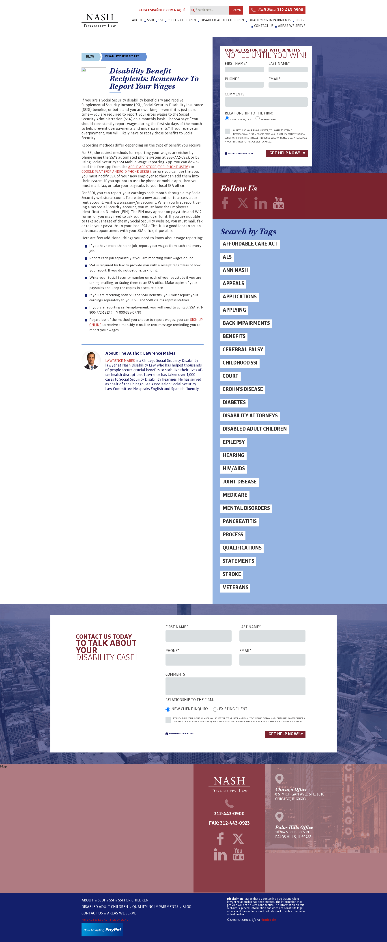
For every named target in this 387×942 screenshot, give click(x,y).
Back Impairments (246, 323)
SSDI (150, 20)
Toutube (278, 203)
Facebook (225, 203)
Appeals (233, 283)
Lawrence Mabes (120, 360)
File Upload (119, 919)
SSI (161, 20)
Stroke (232, 574)
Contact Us (263, 26)
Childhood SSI (240, 363)
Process (233, 534)
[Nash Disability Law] (100, 20)
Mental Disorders (246, 508)
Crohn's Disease (243, 389)
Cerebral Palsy (243, 349)
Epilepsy (234, 442)
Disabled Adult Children (222, 20)
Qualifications (242, 548)
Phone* (232, 79)
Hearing (233, 455)
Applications (239, 297)
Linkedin (260, 203)
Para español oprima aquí (161, 10)
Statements (238, 561)
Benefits (234, 336)
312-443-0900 (280, 10)
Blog (300, 20)
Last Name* (279, 64)
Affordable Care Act (250, 244)
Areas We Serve (291, 26)
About (137, 20)
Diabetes (234, 402)
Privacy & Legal (94, 919)
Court (231, 376)
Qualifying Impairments (270, 20)
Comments (234, 94)
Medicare (235, 495)
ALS (227, 257)
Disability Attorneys (250, 415)
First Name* (236, 64)
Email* (274, 79)
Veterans (235, 587)
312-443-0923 (235, 823)
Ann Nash (235, 270)
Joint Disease (240, 482)
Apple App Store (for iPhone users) (159, 167)
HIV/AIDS (234, 468)
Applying (234, 310)
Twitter (242, 203)
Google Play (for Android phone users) (116, 171)
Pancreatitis (239, 521)
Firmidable (268, 919)
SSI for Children (182, 20)
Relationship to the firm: (249, 113)
